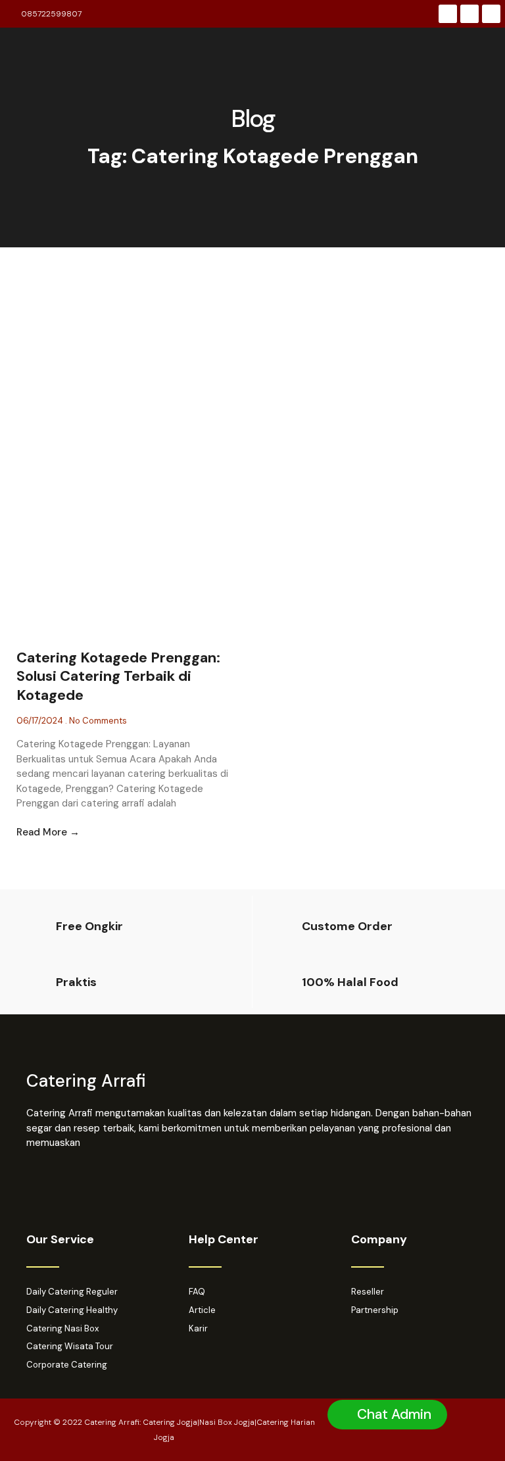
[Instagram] (469, 14)
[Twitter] (491, 14)
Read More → (48, 832)
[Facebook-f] (448, 14)
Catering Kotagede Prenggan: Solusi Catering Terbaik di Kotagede (118, 676)
